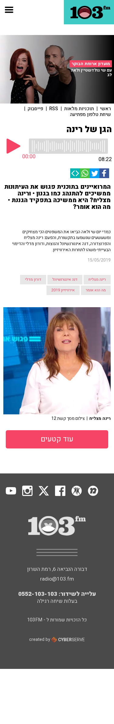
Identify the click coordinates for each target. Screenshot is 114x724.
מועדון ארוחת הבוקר (90, 64)
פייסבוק (35, 109)
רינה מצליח (97, 279)
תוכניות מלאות (79, 109)
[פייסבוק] (104, 173)
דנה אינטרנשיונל (65, 279)
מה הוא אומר (96, 290)
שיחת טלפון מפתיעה (90, 114)
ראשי (105, 109)
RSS (53, 109)
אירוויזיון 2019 (63, 290)
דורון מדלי (33, 279)
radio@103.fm (57, 579)
